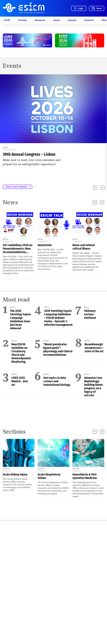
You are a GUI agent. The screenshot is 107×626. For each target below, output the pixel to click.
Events (56, 20)
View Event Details (16, 186)
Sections (22, 20)
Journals (72, 20)
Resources (40, 20)
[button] (102, 187)
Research (89, 20)
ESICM (7, 20)
